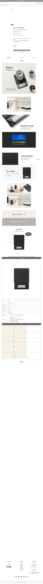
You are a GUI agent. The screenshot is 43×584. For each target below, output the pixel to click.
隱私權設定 (21, 570)
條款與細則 (21, 569)
